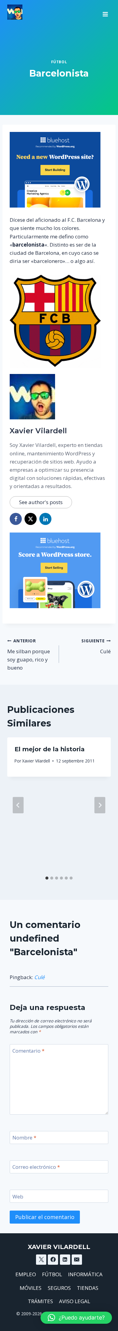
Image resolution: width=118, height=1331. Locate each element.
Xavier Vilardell (38, 430)
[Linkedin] (65, 1259)
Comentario (28, 1050)
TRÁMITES (40, 1301)
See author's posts (41, 502)
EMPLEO (25, 1274)
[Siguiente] (99, 805)
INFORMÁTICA (85, 1274)
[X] (41, 1259)
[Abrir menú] (105, 12)
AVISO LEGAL (74, 1301)
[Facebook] (53, 1259)
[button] (76, 1318)
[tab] (46, 878)
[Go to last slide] (18, 805)
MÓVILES (30, 1287)
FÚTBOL (52, 1274)
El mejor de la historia (50, 749)
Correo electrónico (36, 1167)
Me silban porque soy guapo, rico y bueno (28, 654)
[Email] (77, 1259)
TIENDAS (87, 1287)
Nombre (24, 1137)
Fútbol (59, 61)
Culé (96, 646)
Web (17, 1196)
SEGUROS (59, 1287)
